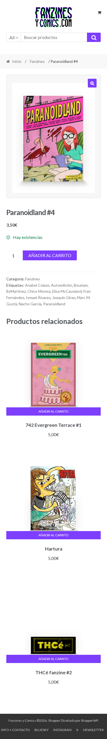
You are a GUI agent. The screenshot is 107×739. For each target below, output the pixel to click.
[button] (92, 83)
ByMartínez (16, 291)
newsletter (93, 730)
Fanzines (37, 61)
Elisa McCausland (67, 291)
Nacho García (30, 303)
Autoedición (61, 285)
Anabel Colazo (37, 285)
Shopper (54, 720)
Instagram (62, 730)
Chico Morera (38, 291)
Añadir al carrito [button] (53, 411)
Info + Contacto (15, 730)
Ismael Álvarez (38, 297)
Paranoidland (54, 303)
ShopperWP (89, 720)
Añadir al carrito (49, 255)
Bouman (81, 285)
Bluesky (42, 730)
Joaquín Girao (63, 297)
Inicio (16, 61)
